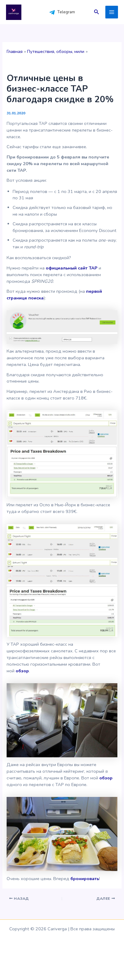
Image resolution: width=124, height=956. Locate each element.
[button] (96, 12)
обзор (22, 671)
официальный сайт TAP (72, 268)
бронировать (84, 879)
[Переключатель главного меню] (111, 12)
